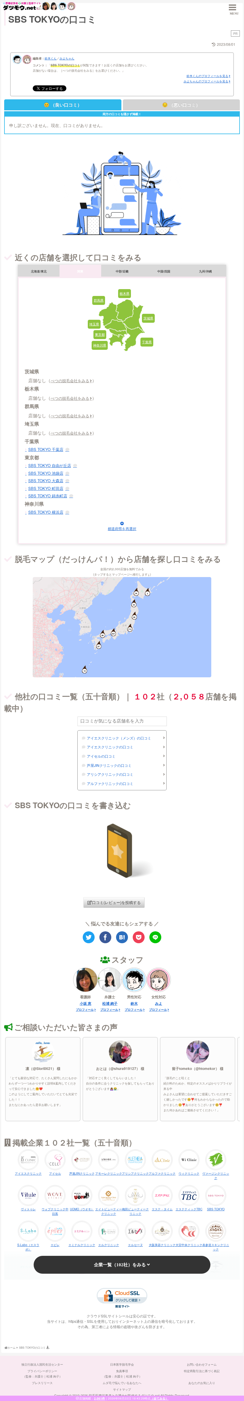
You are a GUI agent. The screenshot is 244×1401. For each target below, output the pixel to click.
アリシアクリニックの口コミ (110, 774)
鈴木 (134, 1003)
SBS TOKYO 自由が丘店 (49, 465)
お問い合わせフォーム (202, 1364)
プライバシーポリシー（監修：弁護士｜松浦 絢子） (42, 1373)
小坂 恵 (85, 1003)
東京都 (100, 334)
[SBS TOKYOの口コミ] (122, 937)
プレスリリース (42, 1383)
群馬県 (99, 300)
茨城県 (148, 318)
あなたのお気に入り (201, 1383)
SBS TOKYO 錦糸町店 (47, 496)
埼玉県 (94, 324)
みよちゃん (67, 58)
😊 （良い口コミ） (63, 104)
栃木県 (124, 293)
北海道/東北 (39, 271)
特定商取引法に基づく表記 (202, 1371)
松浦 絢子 (110, 1003)
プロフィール (85, 1009)
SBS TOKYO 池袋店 (45, 473)
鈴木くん (51, 58)
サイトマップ (122, 1389)
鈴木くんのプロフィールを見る (207, 76)
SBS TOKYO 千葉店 (45, 449)
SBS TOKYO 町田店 (45, 488)
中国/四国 (163, 271)
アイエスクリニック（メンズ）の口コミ (119, 737)
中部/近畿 (122, 271)
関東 (80, 271)
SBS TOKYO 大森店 (45, 480)
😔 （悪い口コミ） (181, 104)
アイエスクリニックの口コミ (110, 746)
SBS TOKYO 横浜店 (45, 512)
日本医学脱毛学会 (122, 1364)
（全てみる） (159, 1398)
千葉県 (147, 341)
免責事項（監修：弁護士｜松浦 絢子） (122, 1373)
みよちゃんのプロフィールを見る (206, 81)
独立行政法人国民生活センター (42, 1364)
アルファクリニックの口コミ (110, 783)
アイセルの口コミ (101, 756)
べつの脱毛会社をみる (70, 380)
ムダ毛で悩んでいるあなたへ (122, 1383)
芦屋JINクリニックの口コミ (109, 765)
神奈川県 (99, 345)
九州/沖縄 (205, 271)
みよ (158, 1003)
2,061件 (99, 1398)
